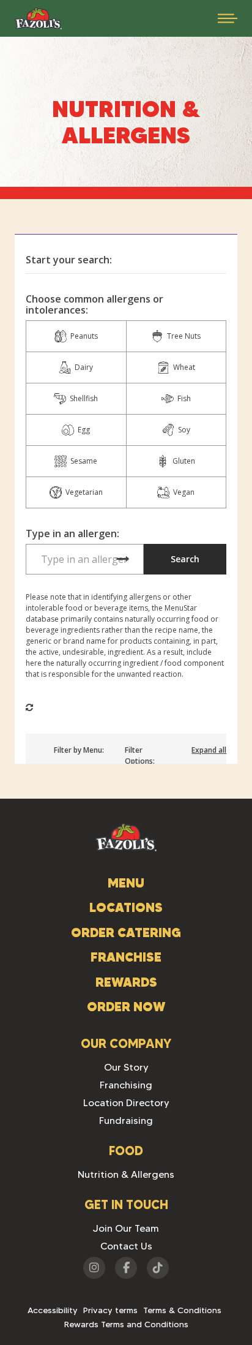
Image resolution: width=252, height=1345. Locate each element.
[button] (227, 18)
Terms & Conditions (182, 1310)
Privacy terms (110, 1310)
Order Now (126, 1006)
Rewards (126, 982)
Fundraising (126, 1120)
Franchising (126, 1085)
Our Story (126, 1067)
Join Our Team (126, 1228)
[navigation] (38, 18)
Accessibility (53, 1310)
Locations (126, 907)
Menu (126, 883)
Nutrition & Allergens (126, 1174)
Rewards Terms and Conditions (126, 1324)
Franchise (126, 957)
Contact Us (126, 1246)
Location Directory (126, 1103)
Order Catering (126, 932)
